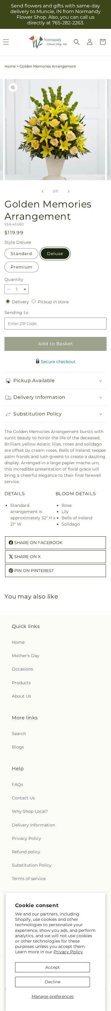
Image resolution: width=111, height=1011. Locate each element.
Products (21, 682)
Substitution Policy (32, 865)
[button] (76, 42)
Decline (52, 982)
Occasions (22, 669)
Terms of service (29, 878)
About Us (21, 696)
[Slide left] (42, 191)
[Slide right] (68, 191)
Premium (22, 267)
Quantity (13, 279)
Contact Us (23, 798)
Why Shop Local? (30, 811)
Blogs (18, 747)
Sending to (25, 313)
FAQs (17, 784)
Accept (52, 967)
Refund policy (26, 851)
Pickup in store (53, 301)
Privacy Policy (68, 951)
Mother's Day (25, 655)
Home (10, 66)
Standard (21, 253)
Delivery (21, 301)
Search (19, 733)
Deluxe (55, 253)
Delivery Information (33, 825)
